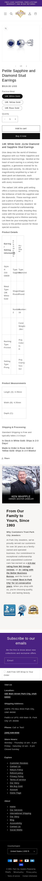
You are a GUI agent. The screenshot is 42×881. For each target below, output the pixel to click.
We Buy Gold (16, 786)
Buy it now (21, 136)
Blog (12, 820)
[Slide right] (26, 66)
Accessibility (16, 823)
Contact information (30, 876)
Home (13, 807)
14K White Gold (12, 96)
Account (14, 789)
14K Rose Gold (12, 108)
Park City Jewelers (20, 869)
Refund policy (16, 773)
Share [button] (7, 458)
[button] (5, 14)
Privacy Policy (17, 776)
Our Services (16, 810)
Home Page (15, 793)
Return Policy (16, 770)
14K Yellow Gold (12, 102)
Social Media (16, 830)
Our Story (14, 783)
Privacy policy (31, 872)
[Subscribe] (34, 661)
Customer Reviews (19, 763)
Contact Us (15, 766)
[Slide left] (15, 66)
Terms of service (18, 780)
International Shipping (20, 813)
